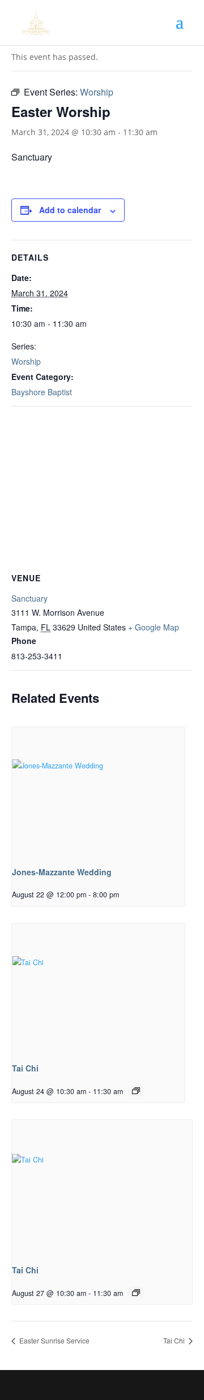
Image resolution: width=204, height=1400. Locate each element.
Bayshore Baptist (41, 391)
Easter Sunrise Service (54, 1340)
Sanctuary (29, 598)
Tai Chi (25, 1068)
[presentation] (98, 792)
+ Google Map (153, 627)
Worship (26, 361)
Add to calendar (70, 209)
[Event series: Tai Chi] (136, 1090)
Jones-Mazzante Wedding (62, 872)
